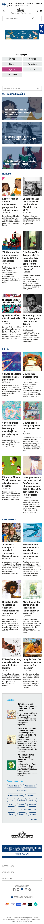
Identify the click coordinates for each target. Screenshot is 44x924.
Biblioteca (32, 805)
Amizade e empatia (15, 795)
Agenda (12, 69)
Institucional (12, 74)
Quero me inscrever (22, 854)
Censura (33, 814)
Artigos (32, 69)
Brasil (11, 814)
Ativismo (32, 800)
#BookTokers (14, 786)
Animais (31, 795)
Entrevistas (32, 64)
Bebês (21, 805)
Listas (11, 64)
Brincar (22, 814)
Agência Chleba (32, 918)
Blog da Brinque (30, 809)
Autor (11, 805)
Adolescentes (30, 786)
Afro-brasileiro (22, 791)
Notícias (32, 59)
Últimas (12, 59)
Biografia (14, 809)
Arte (11, 800)
